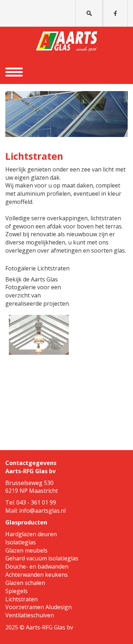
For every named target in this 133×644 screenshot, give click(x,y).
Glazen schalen (25, 583)
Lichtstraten (21, 599)
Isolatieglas (20, 542)
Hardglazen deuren (31, 534)
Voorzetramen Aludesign (38, 607)
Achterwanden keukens (36, 575)
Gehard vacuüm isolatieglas (41, 558)
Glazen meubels (26, 550)
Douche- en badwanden (36, 566)
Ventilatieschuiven (29, 615)
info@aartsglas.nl (42, 510)
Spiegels (16, 591)
